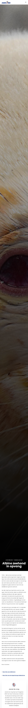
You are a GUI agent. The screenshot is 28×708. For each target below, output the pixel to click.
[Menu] (25, 2)
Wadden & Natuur (18, 560)
